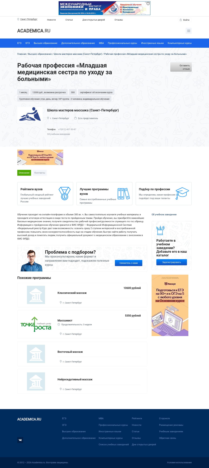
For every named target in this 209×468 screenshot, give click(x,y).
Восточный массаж (70, 351)
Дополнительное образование (78, 43)
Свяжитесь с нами (128, 263)
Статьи (69, 20)
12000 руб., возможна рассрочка (49, 92)
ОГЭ (27, 43)
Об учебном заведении (58, 134)
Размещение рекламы (171, 425)
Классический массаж (72, 292)
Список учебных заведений (114, 444)
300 (73, 92)
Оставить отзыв (185, 67)
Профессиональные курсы (122, 43)
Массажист (65, 320)
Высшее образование (45, 43)
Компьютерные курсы (180, 43)
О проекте (164, 418)
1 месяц (23, 92)
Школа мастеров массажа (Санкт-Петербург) (78, 54)
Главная (21, 54)
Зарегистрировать (171, 262)
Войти (186, 20)
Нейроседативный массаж (75, 379)
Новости (51, 20)
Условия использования (179, 462)
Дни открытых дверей (93, 20)
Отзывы (119, 20)
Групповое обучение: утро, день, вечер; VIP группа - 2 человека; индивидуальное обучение (64, 99)
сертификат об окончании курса (96, 92)
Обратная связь (167, 438)
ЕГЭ (19, 43)
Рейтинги (137, 418)
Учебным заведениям (171, 431)
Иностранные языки (152, 43)
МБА (101, 43)
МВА (101, 418)
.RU (33, 30)
